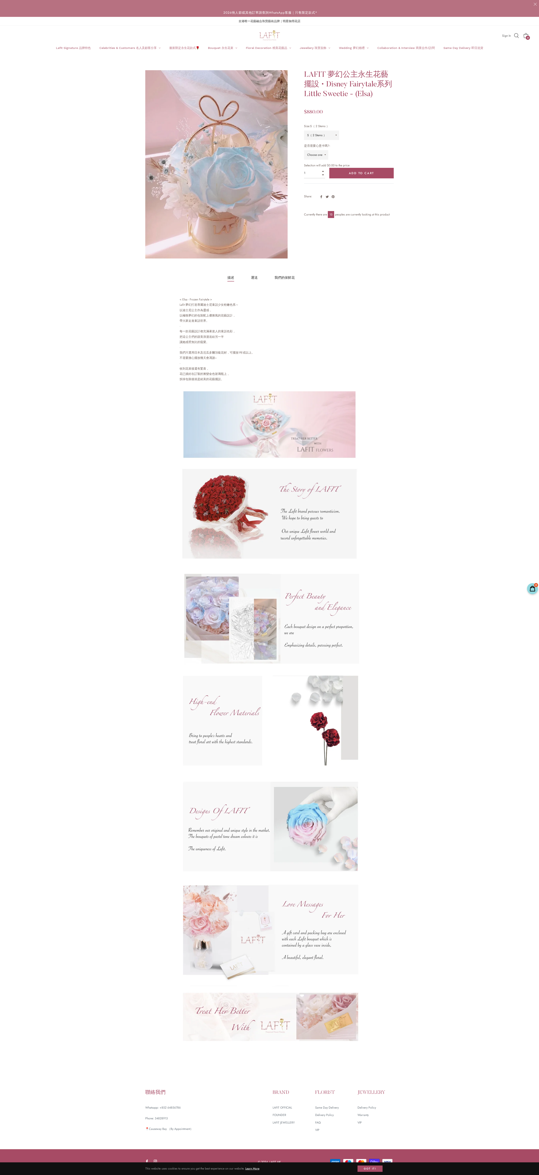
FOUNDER (279, 1115)
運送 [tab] (254, 277)
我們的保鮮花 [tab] (285, 277)
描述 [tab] (230, 277)
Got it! (370, 1169)
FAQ (318, 1122)
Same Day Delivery (327, 1107)
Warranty (363, 1115)
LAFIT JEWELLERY (284, 1122)
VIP (317, 1130)
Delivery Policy (324, 1115)
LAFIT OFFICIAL (282, 1107)
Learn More (252, 1168)
